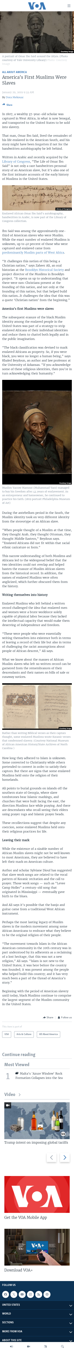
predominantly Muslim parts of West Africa (33, 252)
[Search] (62, 1346)
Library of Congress (16, 161)
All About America (14, 72)
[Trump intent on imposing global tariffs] (37, 1120)
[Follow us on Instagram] (30, 1294)
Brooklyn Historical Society (44, 270)
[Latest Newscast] (11, 1346)
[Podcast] (46, 1294)
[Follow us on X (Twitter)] (13, 1294)
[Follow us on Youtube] (22, 1294)
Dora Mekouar (15, 97)
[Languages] (45, 1346)
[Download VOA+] (37, 1247)
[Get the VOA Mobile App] (37, 1194)
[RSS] (38, 1294)
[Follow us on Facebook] (5, 1294)
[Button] (7, 105)
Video (9, 1094)
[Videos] (28, 1346)
